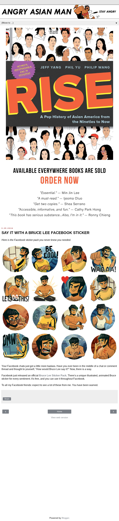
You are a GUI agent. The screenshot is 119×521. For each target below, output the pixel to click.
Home (59, 411)
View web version (59, 417)
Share (6, 399)
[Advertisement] (59, 467)
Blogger (65, 518)
